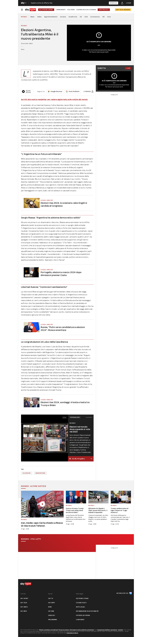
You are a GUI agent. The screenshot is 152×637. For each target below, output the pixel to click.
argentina (40, 473)
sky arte (23, 611)
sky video (24, 607)
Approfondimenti (51, 17)
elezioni (26, 473)
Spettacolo (104, 9)
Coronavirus (95, 17)
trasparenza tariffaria (103, 630)
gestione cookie (82, 598)
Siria (109, 17)
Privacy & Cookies (63, 630)
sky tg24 (23, 602)
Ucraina (63, 17)
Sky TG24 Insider (123, 9)
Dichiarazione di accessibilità (87, 611)
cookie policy (81, 602)
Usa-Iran (71, 9)
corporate (80, 619)
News (32, 17)
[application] (27, 91)
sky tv (50, 598)
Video (39, 17)
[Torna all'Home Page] (30, 9)
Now (50, 607)
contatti (120, 630)
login (128, 3)
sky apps (51, 602)
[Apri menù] (22, 9)
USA (86, 17)
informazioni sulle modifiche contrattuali (81, 630)
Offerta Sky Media (83, 615)
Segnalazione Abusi (72, 633)
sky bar (51, 611)
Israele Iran (73, 17)
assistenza (113, 630)
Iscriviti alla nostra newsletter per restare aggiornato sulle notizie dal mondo (54, 99)
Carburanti (61, 9)
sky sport (24, 598)
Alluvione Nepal (46, 9)
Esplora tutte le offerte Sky (41, 3)
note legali (80, 607)
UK (103, 17)
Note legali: (79, 594)
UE (81, 17)
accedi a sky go (122, 593)
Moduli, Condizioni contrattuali (48, 630)
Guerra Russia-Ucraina (86, 9)
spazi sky (51, 615)
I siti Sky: (23, 594)
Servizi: (50, 594)
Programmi (52, 619)
